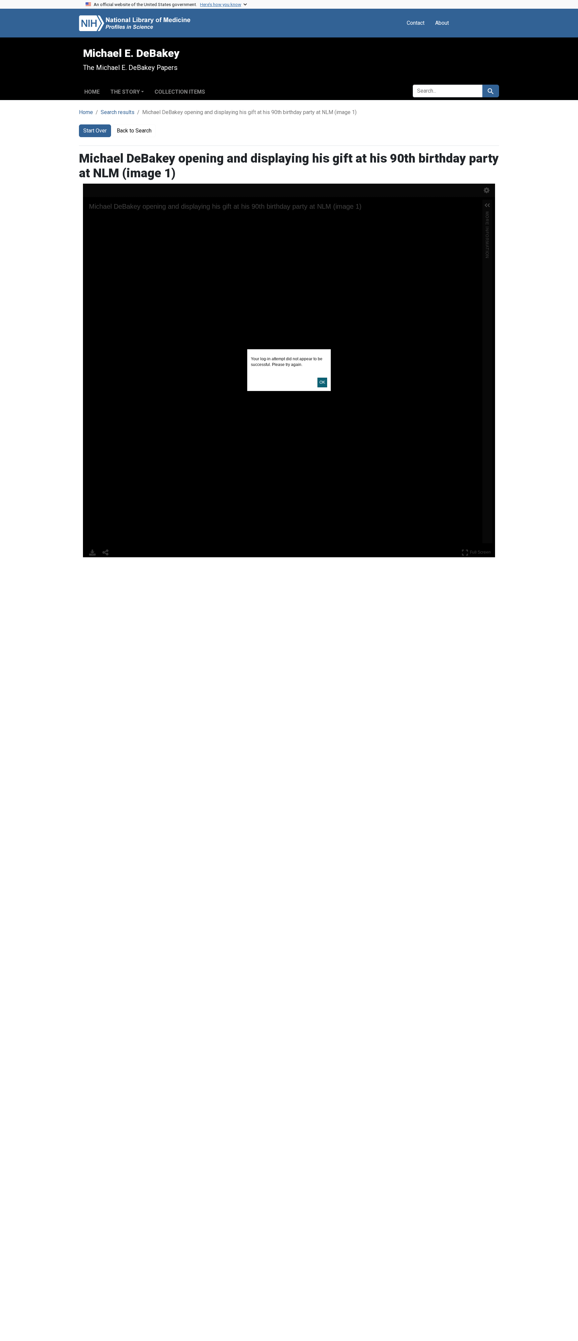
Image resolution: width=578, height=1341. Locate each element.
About (442, 23)
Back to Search (134, 130)
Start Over (95, 130)
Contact (415, 23)
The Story (125, 92)
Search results (117, 112)
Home (92, 92)
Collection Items (180, 92)
